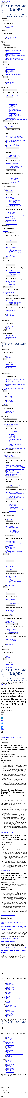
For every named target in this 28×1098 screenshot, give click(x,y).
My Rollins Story (10, 315)
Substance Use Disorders (15, 115)
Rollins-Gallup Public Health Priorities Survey (16, 119)
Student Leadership (13, 303)
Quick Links (3, 42)
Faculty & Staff (9, 83)
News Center (9, 67)
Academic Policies (13, 178)
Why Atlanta (9, 314)
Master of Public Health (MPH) (13, 129)
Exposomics (12, 251)
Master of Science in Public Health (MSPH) (16, 139)
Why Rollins (9, 190)
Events (5, 75)
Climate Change (13, 104)
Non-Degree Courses (14, 167)
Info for (5, 76)
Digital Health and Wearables (15, 250)
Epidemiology (9, 54)
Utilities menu (4, 18)
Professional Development (12, 158)
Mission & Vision (10, 987)
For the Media (9, 73)
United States (12, 284)
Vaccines (11, 116)
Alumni (8, 85)
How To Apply (9, 36)
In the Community (10, 276)
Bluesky (2, 725)
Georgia (11, 282)
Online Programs (10, 146)
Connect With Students (11, 224)
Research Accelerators (11, 242)
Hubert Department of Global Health (14, 59)
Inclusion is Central (10, 293)
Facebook (3, 729)
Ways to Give (9, 1001)
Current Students (10, 82)
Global (10, 285)
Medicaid (11, 111)
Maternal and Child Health (15, 110)
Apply (5, 30)
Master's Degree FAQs (14, 156)
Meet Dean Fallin (10, 989)
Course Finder (12, 182)
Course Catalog (12, 179)
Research (6, 225)
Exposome (11, 105)
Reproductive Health (14, 114)
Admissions (6, 183)
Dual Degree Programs (11, 141)
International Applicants (14, 204)
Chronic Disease (13, 102)
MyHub (8, 1010)
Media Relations (10, 1014)
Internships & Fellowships (15, 313)
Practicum (11, 273)
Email (2, 716)
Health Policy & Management (13, 58)
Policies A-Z (9, 1015)
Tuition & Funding (10, 206)
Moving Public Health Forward (10, 90)
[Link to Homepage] (14, 11)
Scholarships (12, 213)
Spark (10, 240)
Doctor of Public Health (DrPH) (13, 145)
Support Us (6, 20)
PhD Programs (12, 201)
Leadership (8, 988)
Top (2, 1096)
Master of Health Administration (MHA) (15, 140)
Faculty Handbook (10, 1009)
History (8, 993)
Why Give (8, 1000)
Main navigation (4, 87)
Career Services (12, 311)
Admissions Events (10, 218)
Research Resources (10, 256)
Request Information (11, 37)
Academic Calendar (13, 177)
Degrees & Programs (8, 120)
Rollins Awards (9, 995)
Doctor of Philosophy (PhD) (12, 144)
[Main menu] (2, 41)
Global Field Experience (14, 272)
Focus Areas (9, 97)
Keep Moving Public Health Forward (14, 998)
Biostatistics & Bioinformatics (13, 53)
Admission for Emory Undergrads (14, 222)
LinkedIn (3, 720)
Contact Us (8, 27)
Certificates (8, 142)
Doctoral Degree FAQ (14, 155)
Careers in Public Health (12, 304)
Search (2, 2)
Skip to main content (5, 1)
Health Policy (12, 107)
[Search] (1, 41)
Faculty (5, 60)
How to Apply (9, 192)
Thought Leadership (11, 118)
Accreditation (9, 992)
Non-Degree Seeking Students (16, 205)
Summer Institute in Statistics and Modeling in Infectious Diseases (16, 165)
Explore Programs (10, 127)
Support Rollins (9, 26)
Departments (6, 44)
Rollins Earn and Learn (14, 274)
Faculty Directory (10, 1011)
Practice (5, 258)
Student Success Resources (15, 302)
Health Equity (12, 106)
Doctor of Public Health (14, 200)
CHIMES (11, 239)
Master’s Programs (13, 198)
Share (2, 711)
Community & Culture (8, 286)
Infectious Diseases (13, 109)
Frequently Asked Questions (13, 148)
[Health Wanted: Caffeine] (9, 938)
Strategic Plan (9, 991)
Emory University (10, 1016)
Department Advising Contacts (16, 181)
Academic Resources (11, 170)
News (5, 62)
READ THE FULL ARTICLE (8, 787)
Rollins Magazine (10, 71)
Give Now (8, 29)
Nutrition (11, 255)
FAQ (7, 217)
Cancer (19, 737)
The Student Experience (12, 295)
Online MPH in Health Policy (16, 137)
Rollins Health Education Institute (16, 168)
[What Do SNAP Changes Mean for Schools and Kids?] (13, 947)
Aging (10, 249)
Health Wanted (9, 70)
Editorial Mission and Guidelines (13, 74)
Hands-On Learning (11, 265)
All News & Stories (10, 69)
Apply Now (9, 38)
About (4, 986)
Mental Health (12, 113)
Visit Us (8, 221)
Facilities (8, 996)
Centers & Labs (10, 232)
